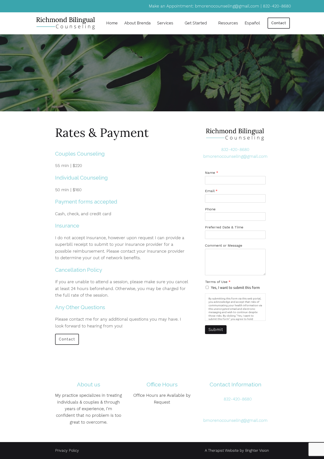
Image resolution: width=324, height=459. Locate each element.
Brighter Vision (257, 450)
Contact (278, 23)
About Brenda (137, 23)
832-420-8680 (235, 149)
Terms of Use (218, 282)
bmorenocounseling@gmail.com (235, 156)
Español (252, 23)
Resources (228, 23)
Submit (216, 329)
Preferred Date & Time (224, 227)
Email (211, 191)
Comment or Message (223, 245)
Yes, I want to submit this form (235, 288)
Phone (210, 209)
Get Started (196, 23)
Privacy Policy (67, 450)
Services (165, 23)
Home (112, 23)
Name (211, 173)
